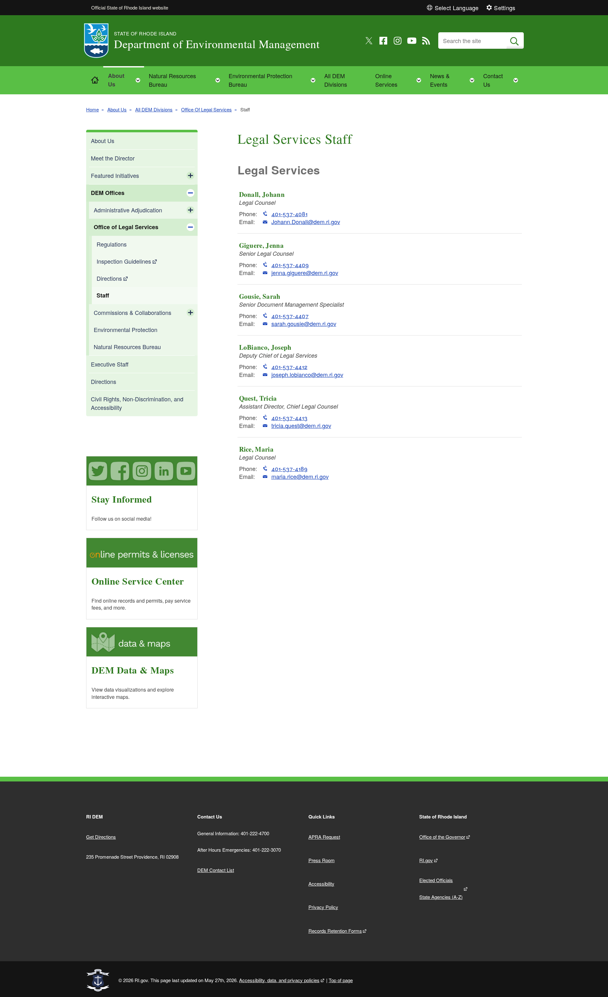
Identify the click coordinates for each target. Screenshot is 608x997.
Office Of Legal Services (206, 109)
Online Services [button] (400, 80)
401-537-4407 (290, 316)
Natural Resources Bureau (127, 346)
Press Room (321, 860)
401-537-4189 (289, 469)
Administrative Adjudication (128, 210)
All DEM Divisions (335, 80)
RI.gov (426, 860)
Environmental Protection (125, 329)
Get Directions (101, 836)
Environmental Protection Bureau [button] (274, 80)
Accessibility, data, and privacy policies (279, 980)
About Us (117, 109)
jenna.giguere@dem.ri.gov (304, 273)
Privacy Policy (323, 907)
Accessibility (321, 883)
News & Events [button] (454, 80)
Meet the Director (113, 158)
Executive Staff (110, 364)
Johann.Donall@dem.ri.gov (305, 222)
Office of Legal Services (126, 227)
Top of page (341, 980)
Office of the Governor (442, 836)
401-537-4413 (289, 418)
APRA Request (324, 836)
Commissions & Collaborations (132, 312)
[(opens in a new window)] (369, 41)
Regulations (112, 244)
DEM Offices (107, 193)
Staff (103, 295)
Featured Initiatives (115, 175)
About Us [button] (126, 80)
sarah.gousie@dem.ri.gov (303, 324)
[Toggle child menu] (190, 175)
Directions (109, 278)
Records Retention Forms (335, 930)
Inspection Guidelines (124, 261)
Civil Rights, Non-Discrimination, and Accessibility (137, 403)
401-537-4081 (289, 214)
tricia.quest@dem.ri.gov (301, 426)
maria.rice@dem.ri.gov (300, 476)
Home (92, 109)
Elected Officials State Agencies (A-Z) (441, 888)
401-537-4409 (290, 265)
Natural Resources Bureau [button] (186, 80)
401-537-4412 (289, 367)
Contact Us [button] (502, 80)
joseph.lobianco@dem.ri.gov (307, 375)
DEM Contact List (215, 870)
